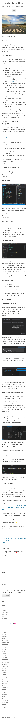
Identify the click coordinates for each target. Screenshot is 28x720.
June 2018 (4, 689)
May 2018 (4, 691)
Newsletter (4, 614)
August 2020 (5, 647)
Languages (4, 618)
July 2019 (4, 668)
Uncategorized (16, 526)
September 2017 (5, 702)
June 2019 (4, 670)
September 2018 (5, 685)
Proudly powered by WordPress (8, 717)
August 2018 (5, 687)
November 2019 (5, 662)
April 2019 (4, 674)
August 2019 (5, 666)
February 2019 (5, 677)
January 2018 (5, 698)
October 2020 (5, 644)
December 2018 (5, 681)
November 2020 (5, 642)
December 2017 (5, 700)
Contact (4, 616)
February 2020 (5, 659)
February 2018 (5, 696)
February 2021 (5, 638)
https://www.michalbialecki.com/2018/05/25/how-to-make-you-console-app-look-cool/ (14, 507)
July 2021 (4, 634)
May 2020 (4, 653)
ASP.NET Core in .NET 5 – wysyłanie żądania (7, 540)
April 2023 (4, 632)
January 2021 (5, 640)
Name (4, 572)
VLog (3, 608)
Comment (5, 555)
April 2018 (4, 692)
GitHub (12, 81)
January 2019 (5, 679)
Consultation (5, 612)
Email (4, 578)
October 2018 (5, 683)
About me (4, 610)
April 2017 (4, 707)
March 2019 (4, 676)
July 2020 (4, 649)
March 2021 (4, 636)
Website (4, 584)
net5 (3, 528)
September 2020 (5, 646)
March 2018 (4, 694)
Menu (14, 10)
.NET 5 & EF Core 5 (6, 607)
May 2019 (4, 672)
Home (3, 605)
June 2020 (4, 651)
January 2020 (5, 661)
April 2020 (4, 655)
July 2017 (4, 704)
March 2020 (4, 657)
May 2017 (4, 706)
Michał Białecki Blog (14, 3)
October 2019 (5, 664)
